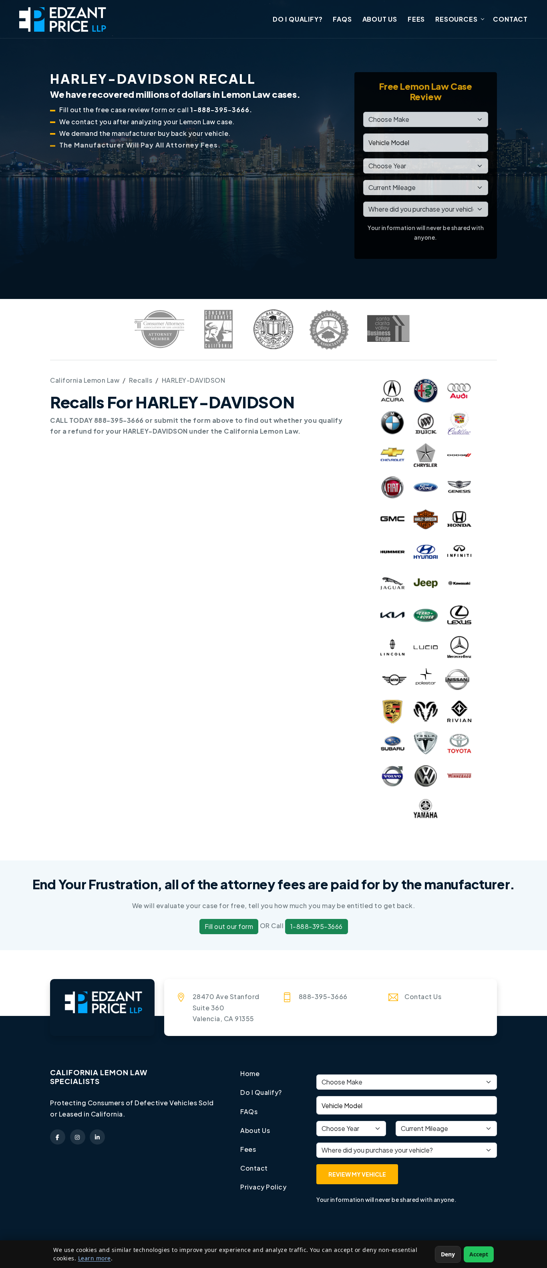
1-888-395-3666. (221, 109)
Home (249, 1073)
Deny (448, 1254)
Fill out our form (229, 926)
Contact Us (422, 996)
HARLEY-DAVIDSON (193, 380)
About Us (379, 19)
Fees (416, 19)
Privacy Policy (263, 1187)
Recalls (141, 380)
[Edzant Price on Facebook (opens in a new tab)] (57, 1137)
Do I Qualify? (297, 19)
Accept (478, 1254)
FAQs (342, 19)
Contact (510, 19)
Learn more (94, 1258)
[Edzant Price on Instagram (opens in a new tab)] (77, 1137)
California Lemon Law (84, 380)
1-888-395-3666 (316, 926)
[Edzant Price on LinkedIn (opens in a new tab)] (97, 1137)
